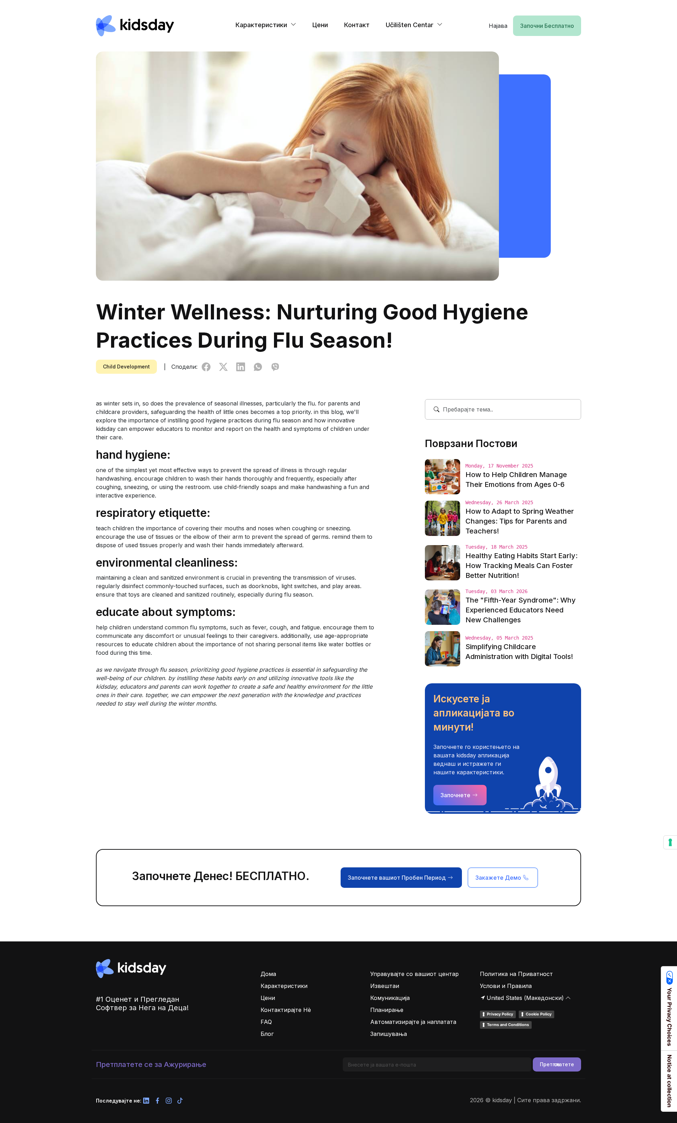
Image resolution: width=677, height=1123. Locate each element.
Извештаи (384, 985)
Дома (268, 973)
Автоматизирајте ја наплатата (413, 1021)
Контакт (357, 25)
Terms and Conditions (508, 1024)
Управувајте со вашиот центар (414, 973)
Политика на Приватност (516, 973)
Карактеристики (284, 985)
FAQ (266, 1021)
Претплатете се (557, 1064)
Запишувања (388, 1033)
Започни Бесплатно (547, 25)
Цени (320, 25)
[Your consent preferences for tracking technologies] (670, 842)
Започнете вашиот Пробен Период (397, 877)
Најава (498, 25)
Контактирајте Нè (286, 1009)
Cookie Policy (538, 1014)
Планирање (386, 1009)
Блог (267, 1033)
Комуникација (390, 997)
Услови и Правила (506, 985)
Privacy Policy (500, 1014)
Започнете (455, 795)
